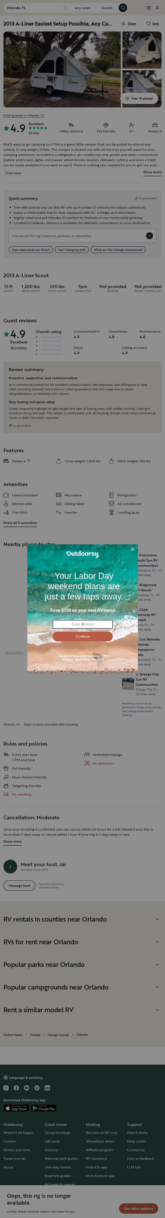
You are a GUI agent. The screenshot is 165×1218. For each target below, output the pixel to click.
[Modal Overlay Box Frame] (82, 609)
